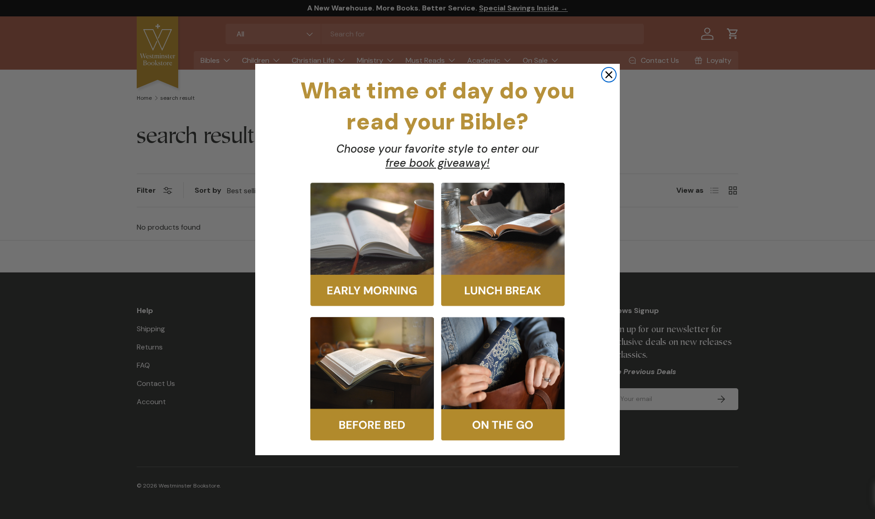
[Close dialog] (609, 74)
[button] (372, 244)
